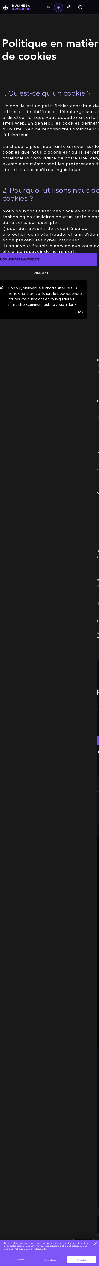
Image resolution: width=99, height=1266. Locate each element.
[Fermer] (95, 1244)
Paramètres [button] (18, 1259)
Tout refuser (50, 1260)
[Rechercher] (80, 7)
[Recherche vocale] (69, 7)
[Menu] (91, 7)
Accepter (81, 1260)
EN (48, 7)
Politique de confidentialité (30, 1248)
